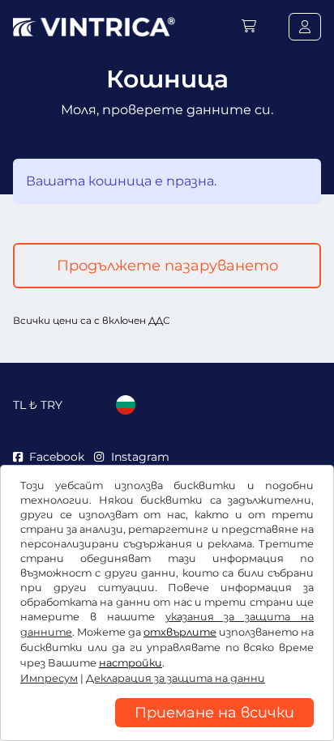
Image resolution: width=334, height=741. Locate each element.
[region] (167, 729)
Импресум (49, 678)
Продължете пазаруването (167, 266)
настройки (130, 663)
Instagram (140, 456)
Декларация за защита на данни (175, 678)
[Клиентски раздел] (305, 26)
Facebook (56, 456)
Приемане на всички (214, 713)
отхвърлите (179, 632)
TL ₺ (37, 405)
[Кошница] (249, 26)
